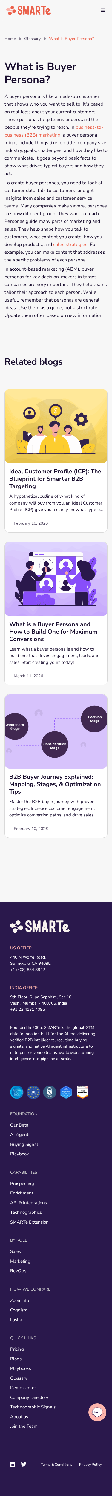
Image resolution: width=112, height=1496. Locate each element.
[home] (28, 10)
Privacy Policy (90, 1464)
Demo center (23, 1388)
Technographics (26, 1212)
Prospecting (22, 1183)
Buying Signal (24, 1144)
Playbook (19, 1154)
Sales (15, 1251)
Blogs (16, 1359)
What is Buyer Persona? (71, 39)
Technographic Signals (33, 1407)
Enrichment (21, 1193)
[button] (103, 10)
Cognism (18, 1310)
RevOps (18, 1271)
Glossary (32, 39)
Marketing (20, 1261)
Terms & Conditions (56, 1464)
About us (19, 1417)
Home (10, 39)
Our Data (19, 1125)
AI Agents (20, 1135)
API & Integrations (28, 1203)
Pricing (17, 1349)
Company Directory (29, 1397)
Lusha (16, 1320)
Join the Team (24, 1426)
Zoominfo (19, 1300)
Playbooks (20, 1368)
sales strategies (70, 244)
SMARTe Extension (29, 1222)
